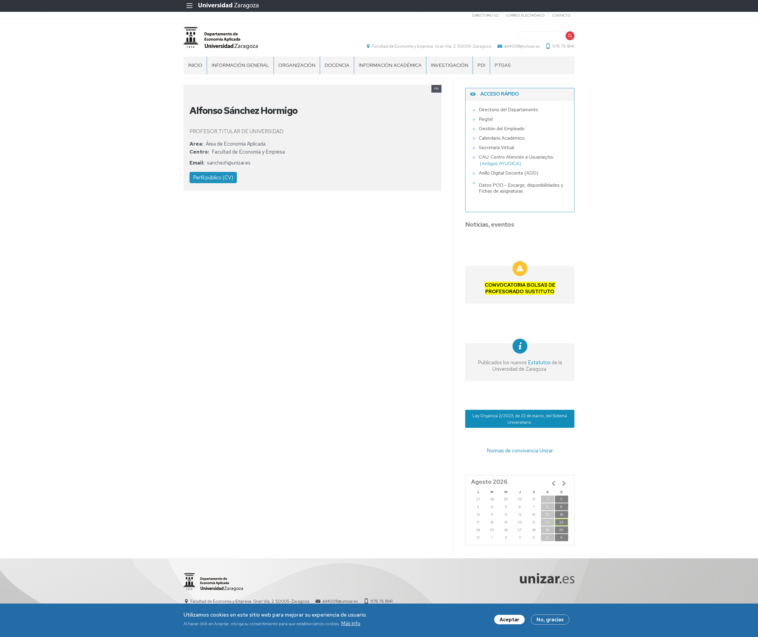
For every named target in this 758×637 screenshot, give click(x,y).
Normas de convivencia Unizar (520, 450)
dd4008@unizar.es (521, 46)
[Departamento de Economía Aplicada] (221, 38)
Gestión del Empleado (502, 128)
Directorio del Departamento (508, 110)
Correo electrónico (525, 15)
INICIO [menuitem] (195, 65)
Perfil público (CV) (213, 177)
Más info (350, 623)
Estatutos (538, 362)
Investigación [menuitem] (449, 65)
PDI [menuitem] (481, 65)
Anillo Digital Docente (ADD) (508, 173)
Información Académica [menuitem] (390, 65)
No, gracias (550, 619)
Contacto (561, 15)
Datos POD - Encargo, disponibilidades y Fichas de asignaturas (521, 188)
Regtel (486, 119)
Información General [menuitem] (240, 65)
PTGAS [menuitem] (502, 65)
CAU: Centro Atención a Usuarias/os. (516, 157)
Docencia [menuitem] (337, 65)
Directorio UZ (485, 15)
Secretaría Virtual (496, 147)
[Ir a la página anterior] (554, 483)
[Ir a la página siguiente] (564, 483)
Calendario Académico (502, 138)
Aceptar (509, 619)
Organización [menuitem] (296, 65)
